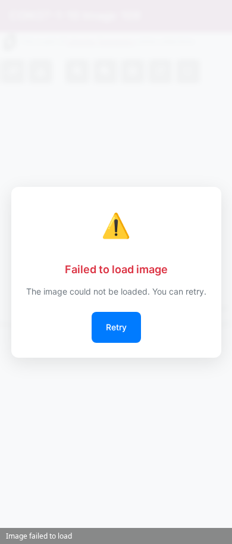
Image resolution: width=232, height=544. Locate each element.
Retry (116, 327)
